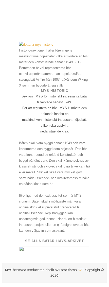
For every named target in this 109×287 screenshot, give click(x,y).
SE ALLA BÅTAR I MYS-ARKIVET (54, 241)
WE (81, 270)
